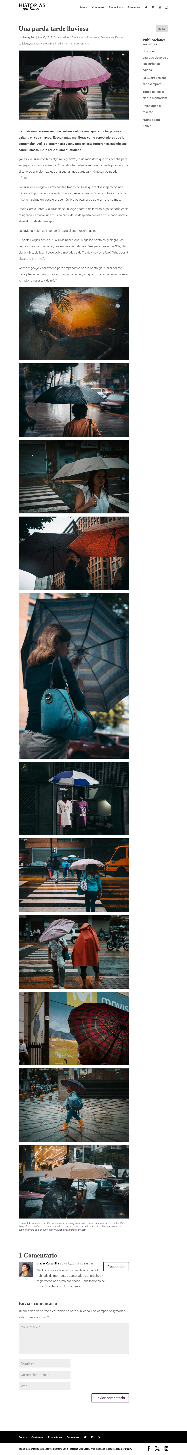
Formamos (133, 7)
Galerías (35, 43)
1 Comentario (81, 43)
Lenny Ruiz (29, 37)
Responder (116, 1266)
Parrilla (68, 43)
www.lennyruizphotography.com (70, 1229)
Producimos (116, 7)
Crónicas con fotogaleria (86, 37)
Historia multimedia (52, 43)
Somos (83, 7)
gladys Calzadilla (48, 1263)
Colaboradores (62, 37)
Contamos (98, 7)
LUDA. (128, 1448)
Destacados (107, 37)
